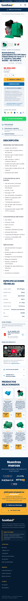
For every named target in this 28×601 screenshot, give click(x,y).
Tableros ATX (5, 550)
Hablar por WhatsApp (15, 505)
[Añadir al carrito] (11, 414)
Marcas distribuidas (7, 562)
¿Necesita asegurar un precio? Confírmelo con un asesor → (14, 104)
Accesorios (5, 559)
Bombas (7, 14)
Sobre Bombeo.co (7, 570)
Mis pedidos (5, 587)
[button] (4, 44)
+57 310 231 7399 (15, 510)
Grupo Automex (6, 573)
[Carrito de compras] (25, 5)
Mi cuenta (4, 585)
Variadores (5, 553)
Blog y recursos (6, 576)
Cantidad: (6, 71)
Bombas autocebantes (15, 14)
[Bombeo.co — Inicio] (7, 5)
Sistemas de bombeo (8, 556)
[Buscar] (21, 5)
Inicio (3, 14)
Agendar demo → (16, 363)
